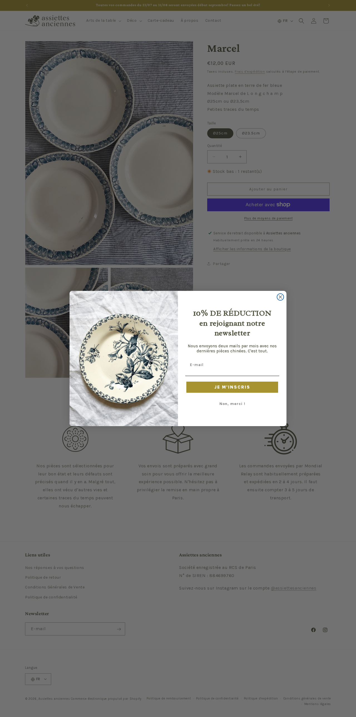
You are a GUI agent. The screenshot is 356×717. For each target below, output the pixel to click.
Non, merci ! (232, 403)
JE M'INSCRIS (232, 387)
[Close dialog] (280, 297)
